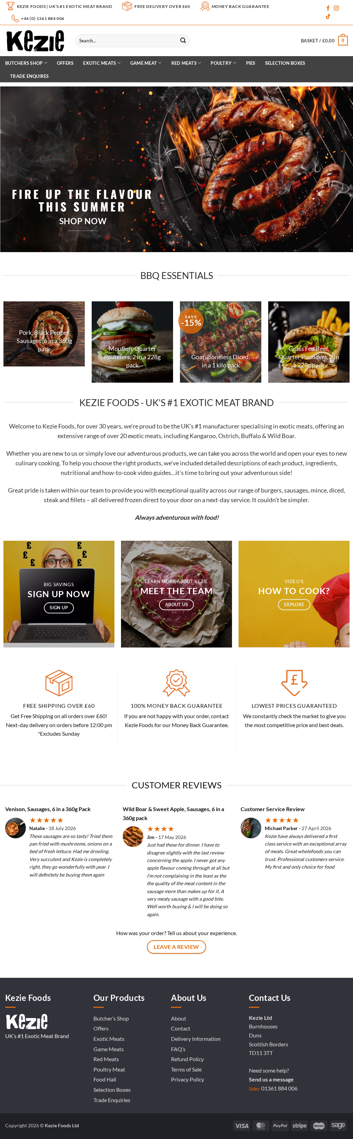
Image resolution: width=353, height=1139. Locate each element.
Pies (250, 63)
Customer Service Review (273, 809)
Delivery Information (196, 1038)
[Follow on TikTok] (328, 17)
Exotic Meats (99, 63)
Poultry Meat (109, 1069)
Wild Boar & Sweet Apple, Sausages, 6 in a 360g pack (173, 813)
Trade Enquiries (111, 1100)
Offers (65, 63)
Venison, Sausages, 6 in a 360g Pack (48, 809)
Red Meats (106, 1059)
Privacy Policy (187, 1079)
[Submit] (183, 41)
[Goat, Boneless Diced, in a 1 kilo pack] (220, 342)
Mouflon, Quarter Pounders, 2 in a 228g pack (132, 357)
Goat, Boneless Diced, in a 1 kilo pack (220, 361)
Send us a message (271, 1079)
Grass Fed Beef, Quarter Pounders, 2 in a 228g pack (309, 357)
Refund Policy (187, 1059)
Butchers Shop (23, 63)
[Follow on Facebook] (328, 8)
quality (199, 490)
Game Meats (108, 1049)
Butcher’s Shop (111, 1018)
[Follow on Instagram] (336, 8)
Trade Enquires (29, 76)
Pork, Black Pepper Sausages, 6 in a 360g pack (44, 341)
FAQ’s (178, 1049)
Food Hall (104, 1079)
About (178, 1018)
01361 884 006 (279, 1088)
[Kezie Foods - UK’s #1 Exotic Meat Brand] (35, 40)
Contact (180, 1028)
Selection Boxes (285, 63)
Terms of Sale (186, 1069)
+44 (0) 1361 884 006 (42, 18)
